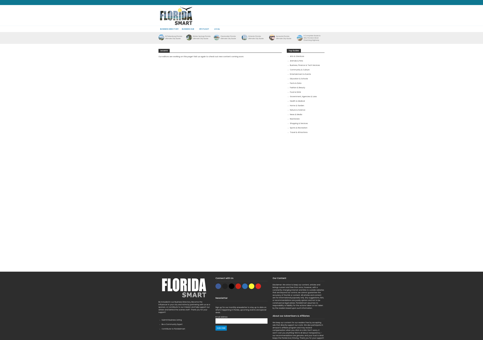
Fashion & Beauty (297, 87)
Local (217, 29)
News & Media (296, 114)
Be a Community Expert (172, 324)
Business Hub (188, 29)
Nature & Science (297, 110)
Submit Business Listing (172, 320)
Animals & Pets (296, 61)
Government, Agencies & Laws (303, 96)
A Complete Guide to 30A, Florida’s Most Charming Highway (312, 38)
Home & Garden (297, 105)
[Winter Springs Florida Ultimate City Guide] (189, 37)
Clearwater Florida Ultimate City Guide (228, 37)
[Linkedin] (245, 286)
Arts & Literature (297, 56)
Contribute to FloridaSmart (173, 329)
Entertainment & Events (300, 74)
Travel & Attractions (299, 132)
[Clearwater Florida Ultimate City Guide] (216, 37)
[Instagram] (231, 286)
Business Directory (169, 29)
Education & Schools (299, 78)
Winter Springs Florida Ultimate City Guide (202, 37)
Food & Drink (295, 92)
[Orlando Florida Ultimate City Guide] (244, 37)
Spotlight (204, 29)
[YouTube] (258, 286)
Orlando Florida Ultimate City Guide (256, 37)
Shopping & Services (299, 123)
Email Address (221, 317)
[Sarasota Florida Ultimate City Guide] (272, 37)
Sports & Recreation (298, 128)
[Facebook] (218, 286)
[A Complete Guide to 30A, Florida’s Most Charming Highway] (299, 38)
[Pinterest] (238, 286)
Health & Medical (297, 101)
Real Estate (295, 119)
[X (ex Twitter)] (225, 286)
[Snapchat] (251, 286)
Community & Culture (300, 69)
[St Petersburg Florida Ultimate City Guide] (161, 37)
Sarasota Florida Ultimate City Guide (283, 37)
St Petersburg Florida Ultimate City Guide (173, 37)
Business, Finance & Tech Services (305, 65)
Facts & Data (295, 83)
